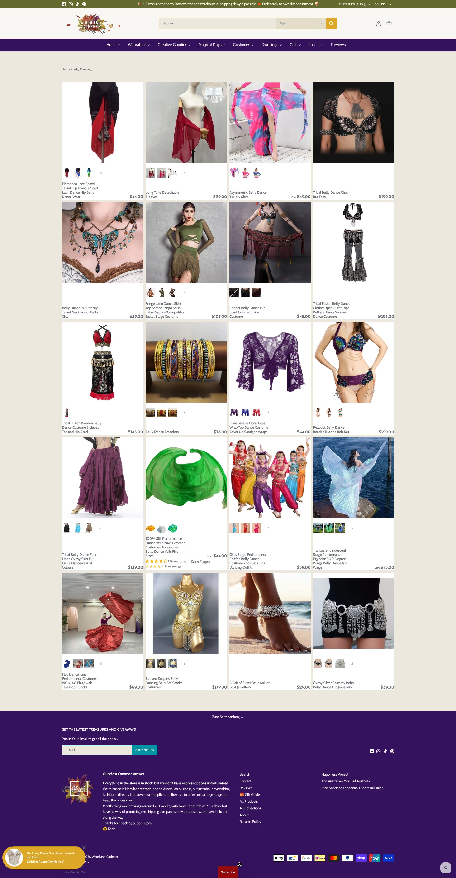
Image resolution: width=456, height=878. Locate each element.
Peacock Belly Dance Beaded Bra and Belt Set (331, 429)
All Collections (250, 808)
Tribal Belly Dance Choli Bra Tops (330, 194)
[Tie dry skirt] (234, 173)
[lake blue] (89, 663)
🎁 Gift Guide (250, 794)
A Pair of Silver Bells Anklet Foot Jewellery (249, 685)
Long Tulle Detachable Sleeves (162, 194)
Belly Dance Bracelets (162, 432)
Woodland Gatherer (105, 857)
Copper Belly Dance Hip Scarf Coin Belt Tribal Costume (247, 312)
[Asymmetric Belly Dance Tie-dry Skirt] (270, 122)
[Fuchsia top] (245, 173)
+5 (184, 173)
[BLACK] (161, 663)
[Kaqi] (89, 528)
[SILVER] (150, 663)
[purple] (329, 412)
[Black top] (172, 292)
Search (245, 774)
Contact (245, 781)
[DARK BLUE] (172, 663)
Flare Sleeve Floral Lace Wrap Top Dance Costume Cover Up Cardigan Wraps (248, 427)
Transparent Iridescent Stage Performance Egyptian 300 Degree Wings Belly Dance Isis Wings (330, 559)
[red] (78, 663)
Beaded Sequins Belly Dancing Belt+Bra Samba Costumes (164, 682)
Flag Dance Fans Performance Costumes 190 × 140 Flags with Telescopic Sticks (79, 680)
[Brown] (234, 292)
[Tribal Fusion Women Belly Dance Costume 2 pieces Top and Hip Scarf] (102, 362)
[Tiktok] (77, 4)
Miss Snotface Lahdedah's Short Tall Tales (352, 788)
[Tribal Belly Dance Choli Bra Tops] (353, 122)
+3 (100, 173)
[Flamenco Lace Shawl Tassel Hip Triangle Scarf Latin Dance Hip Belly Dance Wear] (102, 122)
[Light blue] (78, 528)
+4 (183, 293)
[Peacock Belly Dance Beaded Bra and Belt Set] (353, 362)
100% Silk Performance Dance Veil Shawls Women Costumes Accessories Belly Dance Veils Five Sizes (165, 547)
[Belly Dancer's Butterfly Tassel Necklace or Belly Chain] (102, 242)
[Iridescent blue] (340, 528)
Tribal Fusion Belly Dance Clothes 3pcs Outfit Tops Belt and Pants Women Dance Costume (331, 310)
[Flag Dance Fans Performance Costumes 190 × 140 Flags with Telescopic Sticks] (102, 613)
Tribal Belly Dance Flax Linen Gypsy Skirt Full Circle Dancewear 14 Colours (79, 561)
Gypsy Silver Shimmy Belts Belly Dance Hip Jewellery (333, 685)
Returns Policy (250, 822)
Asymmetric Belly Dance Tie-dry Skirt (248, 194)
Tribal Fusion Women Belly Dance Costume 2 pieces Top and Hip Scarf (81, 427)
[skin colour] (318, 412)
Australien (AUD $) (352, 4)
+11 (183, 528)
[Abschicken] (331, 23)
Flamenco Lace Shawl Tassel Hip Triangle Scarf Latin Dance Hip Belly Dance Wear (80, 190)
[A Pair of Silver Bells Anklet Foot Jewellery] (270, 613)
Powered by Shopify (75, 861)
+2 (267, 412)
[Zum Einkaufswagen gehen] (389, 23)
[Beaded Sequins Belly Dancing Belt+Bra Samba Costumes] (186, 613)
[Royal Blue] (245, 412)
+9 (100, 528)
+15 (351, 528)
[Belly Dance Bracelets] (186, 362)
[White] (161, 528)
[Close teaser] (239, 864)
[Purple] (234, 412)
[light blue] (340, 412)
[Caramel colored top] (150, 292)
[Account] (378, 23)
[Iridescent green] (329, 528)
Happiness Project (335, 774)
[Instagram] (71, 4)
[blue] (66, 663)
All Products (249, 801)
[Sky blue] (234, 528)
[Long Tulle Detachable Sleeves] (186, 122)
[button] (228, 872)
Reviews (246, 788)
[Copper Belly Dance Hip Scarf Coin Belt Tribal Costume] (270, 242)
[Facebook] (64, 4)
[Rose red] (256, 528)
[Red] (256, 292)
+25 (351, 663)
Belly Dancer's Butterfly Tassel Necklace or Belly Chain (80, 312)
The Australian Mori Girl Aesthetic (346, 781)
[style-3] (172, 528)
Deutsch (381, 4)
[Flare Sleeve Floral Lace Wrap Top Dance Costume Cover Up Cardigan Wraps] (270, 362)
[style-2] (150, 528)
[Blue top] (256, 173)
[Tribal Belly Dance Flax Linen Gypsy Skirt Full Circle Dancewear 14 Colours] (102, 477)
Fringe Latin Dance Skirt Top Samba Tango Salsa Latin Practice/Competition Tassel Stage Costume (165, 310)
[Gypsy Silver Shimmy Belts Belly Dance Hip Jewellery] (353, 613)
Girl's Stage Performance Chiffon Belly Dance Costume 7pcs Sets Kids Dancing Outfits (248, 561)
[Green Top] (161, 292)
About (244, 815)
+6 (183, 412)
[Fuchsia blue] (318, 528)
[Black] (245, 292)
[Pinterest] (84, 4)
